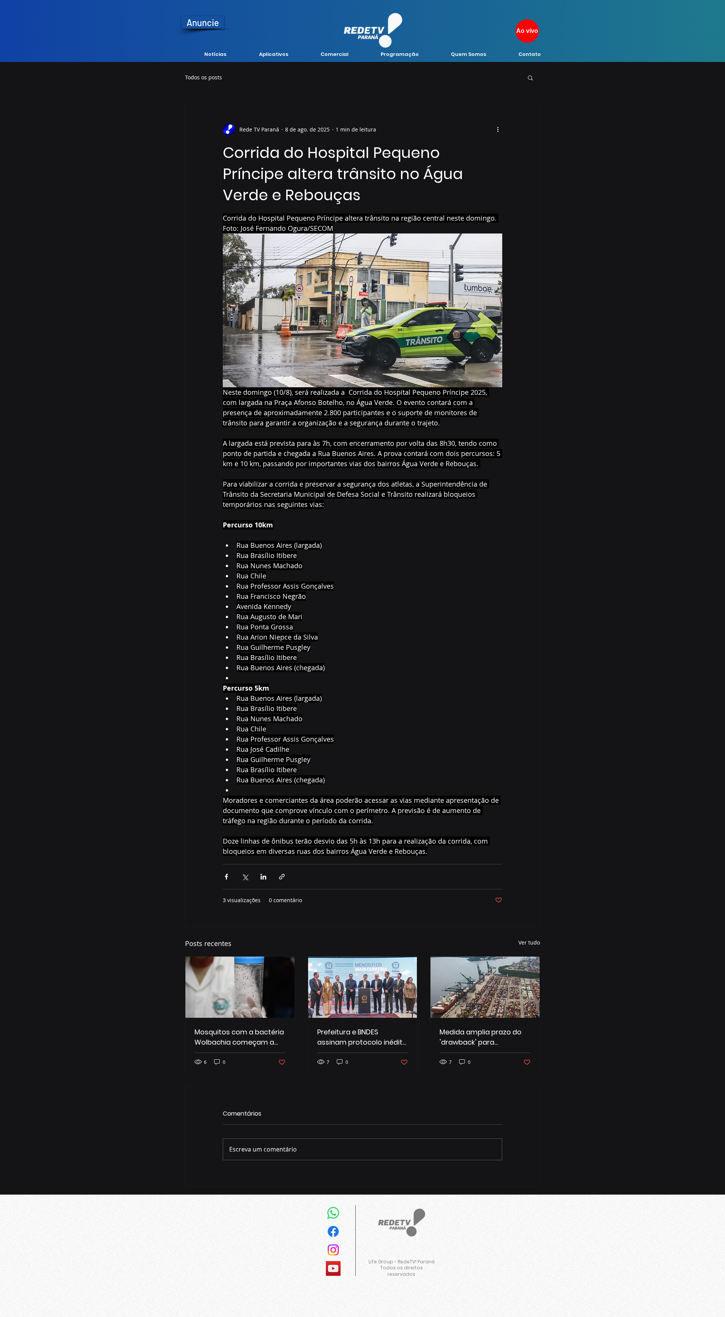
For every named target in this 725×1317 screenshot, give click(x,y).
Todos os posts (203, 77)
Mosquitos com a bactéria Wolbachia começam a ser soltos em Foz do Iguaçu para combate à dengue (239, 1037)
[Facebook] (333, 1231)
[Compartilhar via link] (281, 876)
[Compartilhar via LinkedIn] (263, 876)
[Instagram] (333, 1250)
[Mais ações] (497, 129)
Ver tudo (529, 942)
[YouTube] (333, 1268)
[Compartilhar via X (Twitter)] (244, 876)
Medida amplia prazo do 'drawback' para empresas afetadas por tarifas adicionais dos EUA (483, 1037)
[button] (530, 77)
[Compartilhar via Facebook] (226, 876)
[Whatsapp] (333, 1213)
